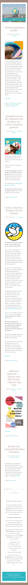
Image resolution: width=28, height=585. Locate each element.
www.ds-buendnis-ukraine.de (15, 308)
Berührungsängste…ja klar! (15, 29)
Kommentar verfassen (14, 457)
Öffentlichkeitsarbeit (13, 435)
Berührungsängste (15, 104)
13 (8, 492)
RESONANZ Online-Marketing (16, 577)
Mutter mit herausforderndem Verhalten (15, 449)
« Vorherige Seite (7, 489)
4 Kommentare (20, 217)
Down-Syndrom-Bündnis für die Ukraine (14, 210)
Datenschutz (17, 575)
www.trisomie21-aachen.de (15, 574)
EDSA (18, 293)
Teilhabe (13, 106)
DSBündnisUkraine (13, 197)
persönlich (11, 480)
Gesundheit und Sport (14, 103)
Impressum (10, 575)
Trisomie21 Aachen (14, 10)
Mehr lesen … (8, 98)
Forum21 (7, 314)
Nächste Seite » (15, 492)
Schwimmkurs (8, 106)
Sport (20, 103)
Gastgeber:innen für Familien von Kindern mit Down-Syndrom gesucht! (14, 122)
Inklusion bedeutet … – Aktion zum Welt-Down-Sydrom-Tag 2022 (14, 378)
